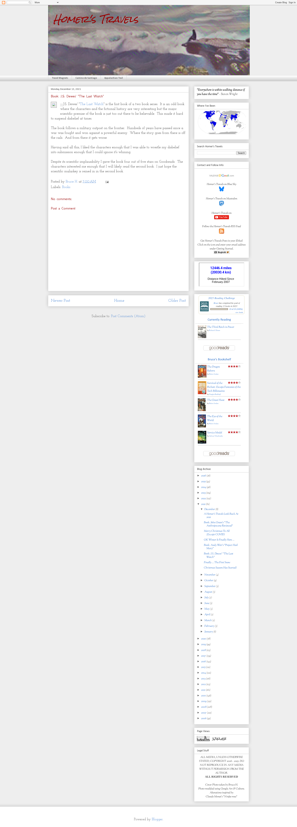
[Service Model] (202, 443)
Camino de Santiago (86, 78)
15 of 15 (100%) (236, 309)
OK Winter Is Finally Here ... (219, 540)
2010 (203, 696)
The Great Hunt (215, 400)
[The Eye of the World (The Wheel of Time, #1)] (202, 427)
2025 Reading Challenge (221, 298)
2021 (203, 504)
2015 (203, 667)
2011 (203, 690)
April (207, 615)
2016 (203, 662)
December (210, 509)
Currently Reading (219, 319)
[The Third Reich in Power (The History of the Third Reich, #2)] (202, 337)
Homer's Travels (95, 19)
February (209, 626)
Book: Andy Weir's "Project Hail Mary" (221, 546)
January (208, 632)
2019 (203, 644)
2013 (203, 679)
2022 (203, 499)
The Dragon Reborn (213, 369)
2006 (204, 719)
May (207, 609)
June (207, 603)
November (210, 575)
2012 (203, 684)
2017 (203, 656)
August (208, 592)
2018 (203, 650)
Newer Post (60, 301)
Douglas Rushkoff (215, 394)
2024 (204, 487)
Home (119, 301)
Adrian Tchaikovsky (216, 436)
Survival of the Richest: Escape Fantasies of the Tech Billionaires (224, 387)
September (210, 586)
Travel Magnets (60, 78)
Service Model (214, 433)
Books (66, 187)
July (206, 598)
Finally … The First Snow (217, 563)
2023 (203, 493)
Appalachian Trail (113, 78)
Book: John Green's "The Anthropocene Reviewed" (218, 524)
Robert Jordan (213, 374)
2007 (204, 713)
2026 (204, 476)
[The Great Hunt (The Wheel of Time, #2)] (202, 410)
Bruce (216, 303)
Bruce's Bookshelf (219, 359)
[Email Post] (107, 181)
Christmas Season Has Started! (220, 568)
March (208, 620)
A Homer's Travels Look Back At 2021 (221, 515)
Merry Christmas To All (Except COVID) (217, 532)
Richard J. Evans (214, 330)
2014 (203, 673)
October (209, 581)
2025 (203, 482)
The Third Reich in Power (220, 327)
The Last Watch (91, 104)
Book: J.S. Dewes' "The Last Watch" (218, 555)
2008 (204, 707)
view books (239, 312)
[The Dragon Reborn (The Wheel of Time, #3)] (202, 377)
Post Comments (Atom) (128, 316)
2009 (204, 701)
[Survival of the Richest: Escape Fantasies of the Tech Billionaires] (202, 393)
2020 (204, 639)
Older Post (177, 301)
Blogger (157, 819)
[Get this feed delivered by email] (221, 253)
